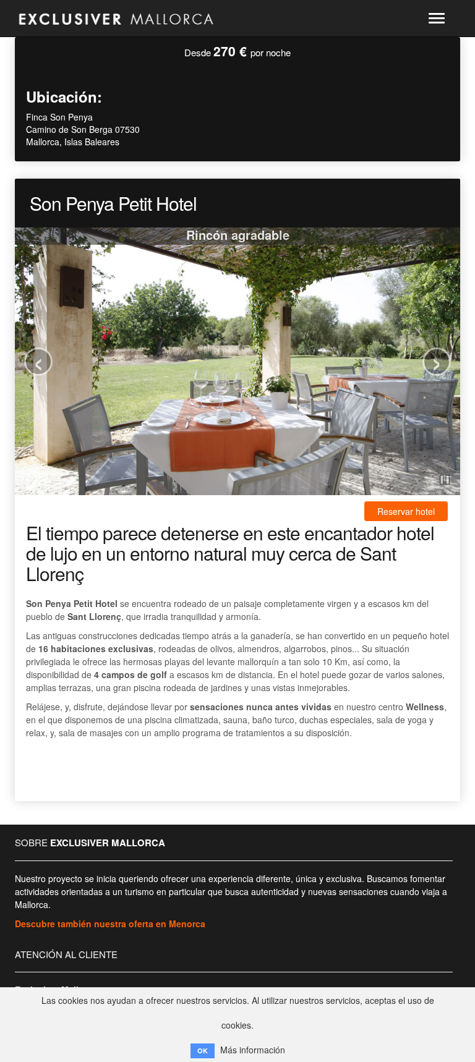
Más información (252, 1049)
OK (202, 1050)
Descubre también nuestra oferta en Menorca (110, 923)
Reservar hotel (406, 511)
